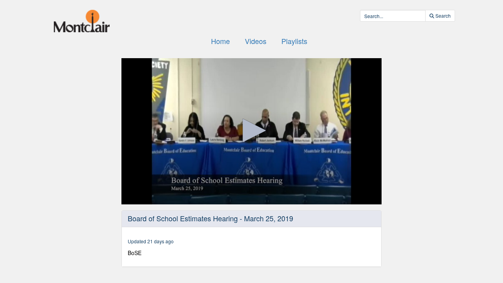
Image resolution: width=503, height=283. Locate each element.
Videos (255, 41)
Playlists (294, 41)
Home (220, 41)
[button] (251, 130)
